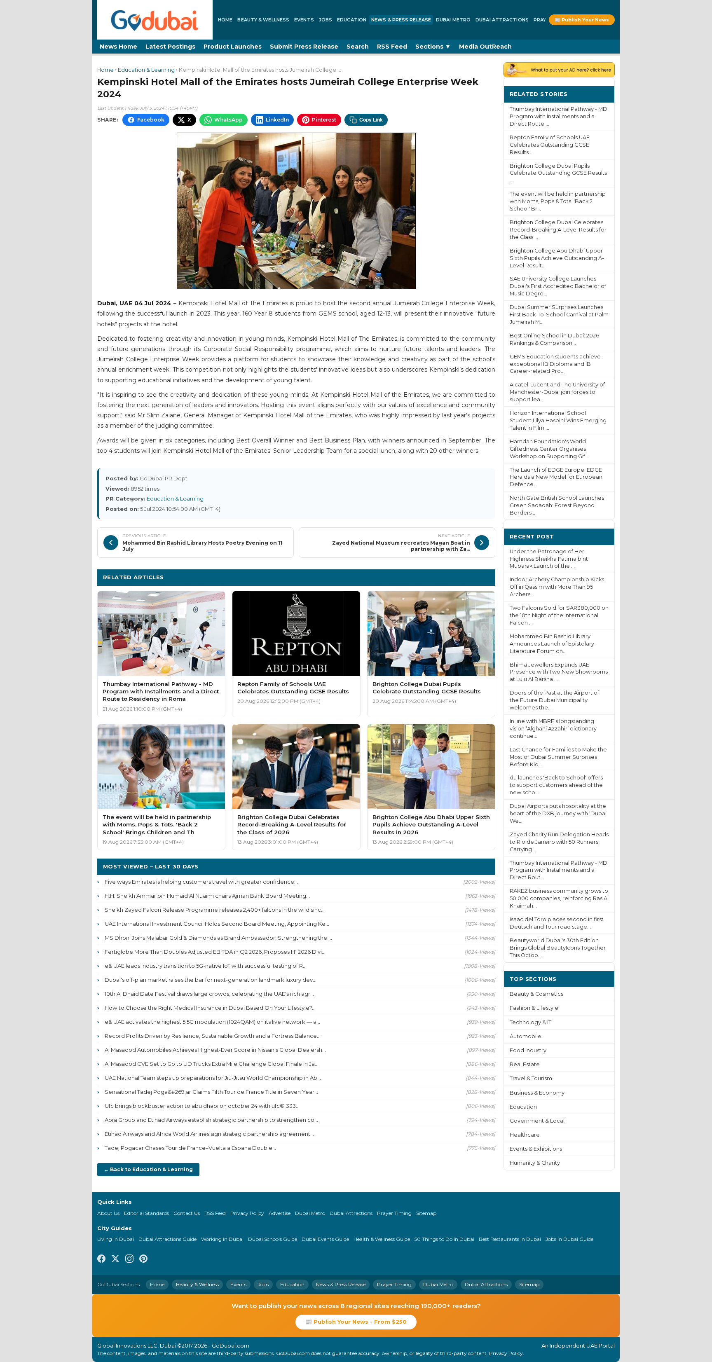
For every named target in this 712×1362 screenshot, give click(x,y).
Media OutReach (485, 46)
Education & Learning (146, 70)
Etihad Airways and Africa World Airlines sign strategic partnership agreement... (209, 1133)
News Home (118, 46)
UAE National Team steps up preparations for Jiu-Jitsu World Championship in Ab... (213, 1077)
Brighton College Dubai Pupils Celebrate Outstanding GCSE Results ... (558, 173)
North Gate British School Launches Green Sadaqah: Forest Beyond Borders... (557, 505)
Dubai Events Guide (325, 1239)
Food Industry (528, 1050)
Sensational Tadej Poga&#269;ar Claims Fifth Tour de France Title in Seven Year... (211, 1091)
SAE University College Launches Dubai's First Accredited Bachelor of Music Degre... (558, 286)
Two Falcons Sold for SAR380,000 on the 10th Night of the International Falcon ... (559, 615)
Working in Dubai (222, 1239)
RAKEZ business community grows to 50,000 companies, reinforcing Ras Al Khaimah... (559, 898)
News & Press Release (401, 20)
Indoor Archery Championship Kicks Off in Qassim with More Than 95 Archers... (557, 586)
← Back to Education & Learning (148, 1169)
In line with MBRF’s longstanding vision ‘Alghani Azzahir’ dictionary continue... (553, 728)
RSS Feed (392, 46)
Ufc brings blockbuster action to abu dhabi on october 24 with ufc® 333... (202, 1105)
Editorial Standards (146, 1213)
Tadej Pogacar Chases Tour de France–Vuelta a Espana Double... (190, 1147)
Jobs (325, 20)
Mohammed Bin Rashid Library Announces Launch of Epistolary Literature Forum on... (552, 643)
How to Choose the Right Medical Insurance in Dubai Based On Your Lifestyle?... (210, 1007)
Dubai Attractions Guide (167, 1239)
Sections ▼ (433, 46)
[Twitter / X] (115, 1259)
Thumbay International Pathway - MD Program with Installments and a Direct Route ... (558, 116)
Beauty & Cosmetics (536, 994)
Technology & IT (530, 1022)
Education (351, 20)
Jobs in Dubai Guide (569, 1239)
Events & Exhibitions (536, 1149)
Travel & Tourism (531, 1078)
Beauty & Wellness (263, 20)
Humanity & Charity (535, 1163)
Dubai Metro (453, 20)
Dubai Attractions (502, 20)
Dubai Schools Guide (272, 1239)
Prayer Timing (394, 1213)
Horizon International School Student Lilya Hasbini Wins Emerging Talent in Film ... (558, 420)
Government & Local (537, 1121)
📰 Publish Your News (582, 20)
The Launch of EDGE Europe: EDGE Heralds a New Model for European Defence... (556, 477)
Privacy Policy (247, 1213)
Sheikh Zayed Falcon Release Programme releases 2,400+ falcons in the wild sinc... (215, 909)
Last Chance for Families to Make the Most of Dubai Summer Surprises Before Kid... (558, 757)
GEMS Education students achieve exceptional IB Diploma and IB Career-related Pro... (555, 363)
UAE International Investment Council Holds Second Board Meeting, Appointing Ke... (217, 923)
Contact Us (186, 1213)
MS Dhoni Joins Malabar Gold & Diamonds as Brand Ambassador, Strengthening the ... (218, 937)
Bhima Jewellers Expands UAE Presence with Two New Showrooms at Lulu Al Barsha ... (559, 672)
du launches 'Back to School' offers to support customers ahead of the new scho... (556, 785)
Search (358, 46)
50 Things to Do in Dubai (444, 1239)
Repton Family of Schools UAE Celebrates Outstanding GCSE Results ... (550, 144)
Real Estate (525, 1064)
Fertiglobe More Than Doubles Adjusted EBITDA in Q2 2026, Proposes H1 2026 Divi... (215, 951)
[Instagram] (129, 1259)
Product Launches (233, 46)
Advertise (279, 1213)
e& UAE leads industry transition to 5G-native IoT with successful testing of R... (206, 965)
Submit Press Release (304, 46)
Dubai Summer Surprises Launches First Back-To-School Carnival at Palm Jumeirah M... (559, 314)
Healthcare (525, 1135)
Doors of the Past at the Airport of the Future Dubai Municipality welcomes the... (554, 700)
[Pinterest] (143, 1259)
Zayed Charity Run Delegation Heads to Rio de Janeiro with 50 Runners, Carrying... (559, 841)
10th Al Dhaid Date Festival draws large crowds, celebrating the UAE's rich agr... (209, 993)
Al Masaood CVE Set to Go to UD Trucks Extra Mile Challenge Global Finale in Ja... (212, 1063)
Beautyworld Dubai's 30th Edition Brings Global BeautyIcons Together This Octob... (558, 947)
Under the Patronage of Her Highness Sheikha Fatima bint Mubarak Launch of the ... (549, 558)
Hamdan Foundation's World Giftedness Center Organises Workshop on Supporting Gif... (549, 448)
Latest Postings (170, 46)
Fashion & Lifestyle (534, 1008)
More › (599, 94)
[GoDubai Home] (155, 20)
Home (225, 20)
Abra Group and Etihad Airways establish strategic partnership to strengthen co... (211, 1119)
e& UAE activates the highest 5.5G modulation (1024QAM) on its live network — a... (212, 1021)
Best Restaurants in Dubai (510, 1239)
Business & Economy (537, 1093)
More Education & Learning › (446, 577)
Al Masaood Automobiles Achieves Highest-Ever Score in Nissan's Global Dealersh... (215, 1049)
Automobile (525, 1036)
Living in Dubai (115, 1239)
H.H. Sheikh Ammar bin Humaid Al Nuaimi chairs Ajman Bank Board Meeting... (207, 895)
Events (304, 20)
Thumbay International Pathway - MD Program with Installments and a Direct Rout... (558, 870)
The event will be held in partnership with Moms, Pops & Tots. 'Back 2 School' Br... (558, 201)
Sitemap (426, 1213)
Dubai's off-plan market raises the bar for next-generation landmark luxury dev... (210, 979)
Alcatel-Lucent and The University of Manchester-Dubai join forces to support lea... (557, 392)
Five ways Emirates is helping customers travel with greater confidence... (201, 881)
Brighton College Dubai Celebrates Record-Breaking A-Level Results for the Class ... (558, 229)
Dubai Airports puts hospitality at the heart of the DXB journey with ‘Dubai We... (558, 813)
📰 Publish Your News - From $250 (356, 1321)
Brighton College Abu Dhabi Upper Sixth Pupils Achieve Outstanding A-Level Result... (557, 258)
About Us (108, 1213)
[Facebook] (101, 1259)
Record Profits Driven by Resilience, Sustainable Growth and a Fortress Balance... (213, 1035)
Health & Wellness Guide (382, 1239)
